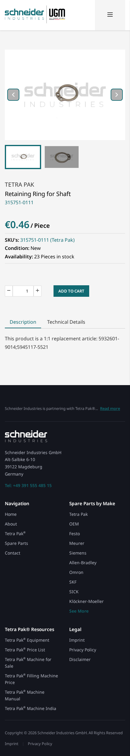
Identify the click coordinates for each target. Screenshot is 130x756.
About (11, 524)
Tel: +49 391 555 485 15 (28, 485)
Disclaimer (80, 659)
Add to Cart (71, 291)
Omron (76, 572)
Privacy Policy (82, 650)
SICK (74, 591)
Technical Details (66, 322)
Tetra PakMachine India (30, 708)
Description (23, 322)
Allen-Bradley (82, 562)
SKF (72, 582)
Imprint (77, 640)
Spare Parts (16, 543)
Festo (74, 533)
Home (11, 514)
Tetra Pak (19, 184)
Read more (110, 408)
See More (79, 611)
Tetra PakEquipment (27, 640)
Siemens (77, 553)
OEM (74, 524)
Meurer (76, 543)
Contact (12, 553)
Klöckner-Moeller (86, 601)
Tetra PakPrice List (25, 650)
